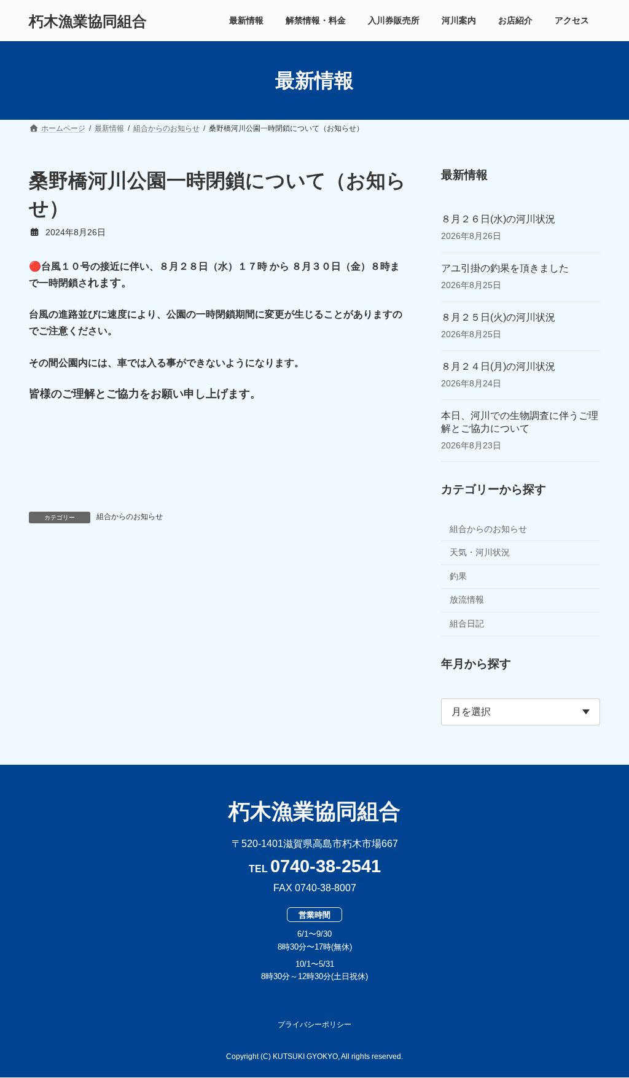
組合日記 (467, 623)
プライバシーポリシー (314, 1024)
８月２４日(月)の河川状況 (498, 366)
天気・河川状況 (480, 552)
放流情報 (467, 600)
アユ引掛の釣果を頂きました (505, 268)
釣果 (458, 576)
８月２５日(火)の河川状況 (498, 317)
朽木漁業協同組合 (314, 811)
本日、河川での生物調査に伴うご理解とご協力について (519, 422)
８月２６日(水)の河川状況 (498, 219)
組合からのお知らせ (129, 516)
